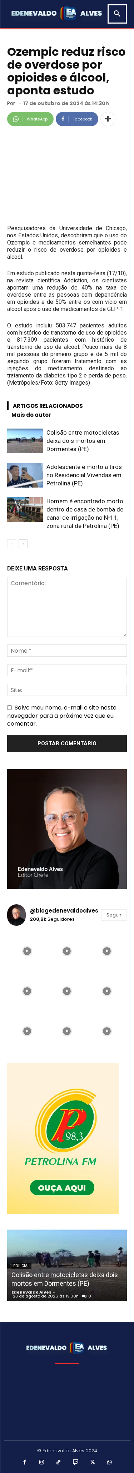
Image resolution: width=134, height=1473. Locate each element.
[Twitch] (76, 1462)
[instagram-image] (27, 951)
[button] (117, 14)
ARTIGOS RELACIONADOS (48, 406)
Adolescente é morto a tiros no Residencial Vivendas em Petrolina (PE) (84, 475)
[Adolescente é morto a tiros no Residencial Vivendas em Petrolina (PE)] (25, 475)
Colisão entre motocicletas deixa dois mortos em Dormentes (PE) (82, 441)
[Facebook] (24, 1462)
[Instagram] (42, 1462)
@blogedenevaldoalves (64, 910)
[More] (107, 119)
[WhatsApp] (109, 1462)
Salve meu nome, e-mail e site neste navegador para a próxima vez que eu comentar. (61, 715)
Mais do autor (31, 415)
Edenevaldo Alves (31, 1292)
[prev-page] (11, 543)
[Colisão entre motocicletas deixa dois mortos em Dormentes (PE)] (25, 441)
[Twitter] (92, 1462)
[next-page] (23, 543)
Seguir (113, 914)
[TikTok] (58, 1462)
